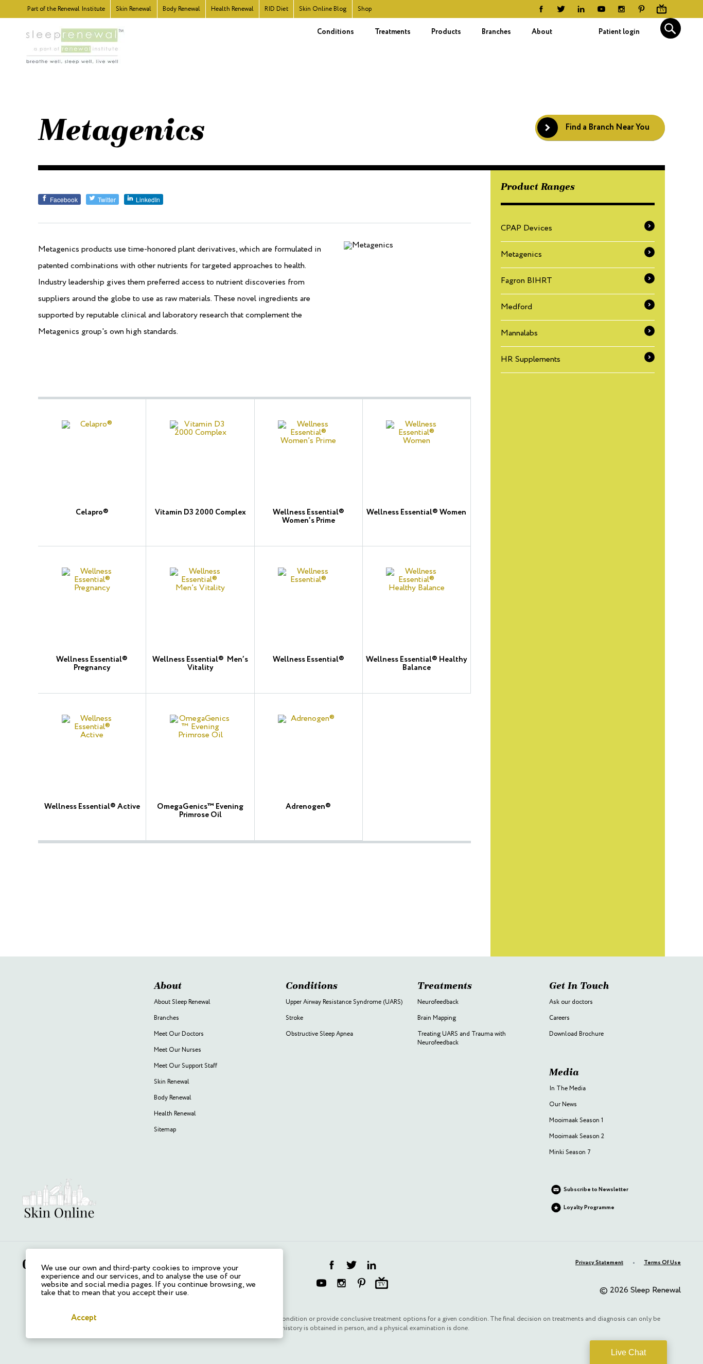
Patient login (619, 32)
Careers (559, 1018)
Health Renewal (232, 9)
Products (446, 32)
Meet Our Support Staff (185, 1065)
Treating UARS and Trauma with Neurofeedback (461, 1038)
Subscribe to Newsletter (596, 1189)
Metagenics (521, 254)
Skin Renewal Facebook (541, 9)
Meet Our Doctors (179, 1034)
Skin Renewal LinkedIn (581, 9)
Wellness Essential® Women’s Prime (308, 516)
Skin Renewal (134, 9)
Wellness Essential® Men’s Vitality (200, 664)
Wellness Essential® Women (416, 512)
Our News (563, 1104)
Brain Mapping (436, 1018)
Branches (496, 32)
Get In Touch (579, 985)
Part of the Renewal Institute (66, 9)
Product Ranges (538, 186)
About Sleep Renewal (182, 1002)
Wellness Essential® (308, 660)
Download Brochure (576, 1034)
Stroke (294, 1018)
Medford (516, 307)
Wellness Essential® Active (92, 807)
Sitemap (165, 1129)
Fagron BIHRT (526, 281)
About (542, 32)
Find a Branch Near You (607, 127)
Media (564, 1072)
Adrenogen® (308, 807)
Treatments (393, 32)
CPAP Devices (526, 228)
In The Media (567, 1088)
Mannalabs (519, 333)
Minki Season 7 (570, 1152)
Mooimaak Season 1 (576, 1120)
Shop (365, 9)
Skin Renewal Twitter (561, 9)
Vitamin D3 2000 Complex (200, 512)
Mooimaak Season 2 (576, 1136)
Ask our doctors (571, 1002)
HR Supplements (530, 359)
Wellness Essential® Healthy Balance (416, 664)
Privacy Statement (599, 1263)
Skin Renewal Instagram (621, 9)
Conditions (335, 32)
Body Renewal (182, 9)
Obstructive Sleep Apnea (319, 1034)
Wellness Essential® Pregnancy (92, 664)
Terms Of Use (662, 1263)
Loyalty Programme (589, 1207)
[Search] (670, 28)
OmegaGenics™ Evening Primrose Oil (200, 811)
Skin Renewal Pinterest (641, 9)
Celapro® (92, 512)
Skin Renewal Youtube (601, 9)
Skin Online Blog (323, 9)
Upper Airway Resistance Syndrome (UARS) (344, 1002)
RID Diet (276, 9)
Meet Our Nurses (177, 1050)
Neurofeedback (438, 1002)
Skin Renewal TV (662, 9)
